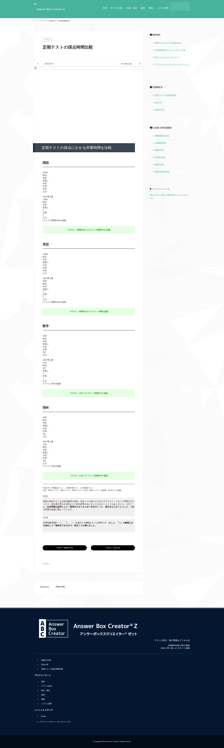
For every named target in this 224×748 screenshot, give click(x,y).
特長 (105, 8)
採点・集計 (132, 8)
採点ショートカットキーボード (167, 57)
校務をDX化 (160, 110)
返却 (143, 8)
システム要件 (162, 8)
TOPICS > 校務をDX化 (65, 548)
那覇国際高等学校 (162, 136)
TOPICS (46, 564)
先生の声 (158, 102)
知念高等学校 (160, 157)
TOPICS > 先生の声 (113, 548)
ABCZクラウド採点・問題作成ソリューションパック (169, 196)
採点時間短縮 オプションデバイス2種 (170, 50)
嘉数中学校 (159, 164)
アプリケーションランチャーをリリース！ (172, 64)
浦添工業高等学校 (162, 172)
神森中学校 (159, 150)
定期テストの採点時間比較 (166, 95)
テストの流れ (117, 8)
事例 (151, 8)
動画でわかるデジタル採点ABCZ (168, 43)
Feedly (43, 716)
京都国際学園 (160, 143)
